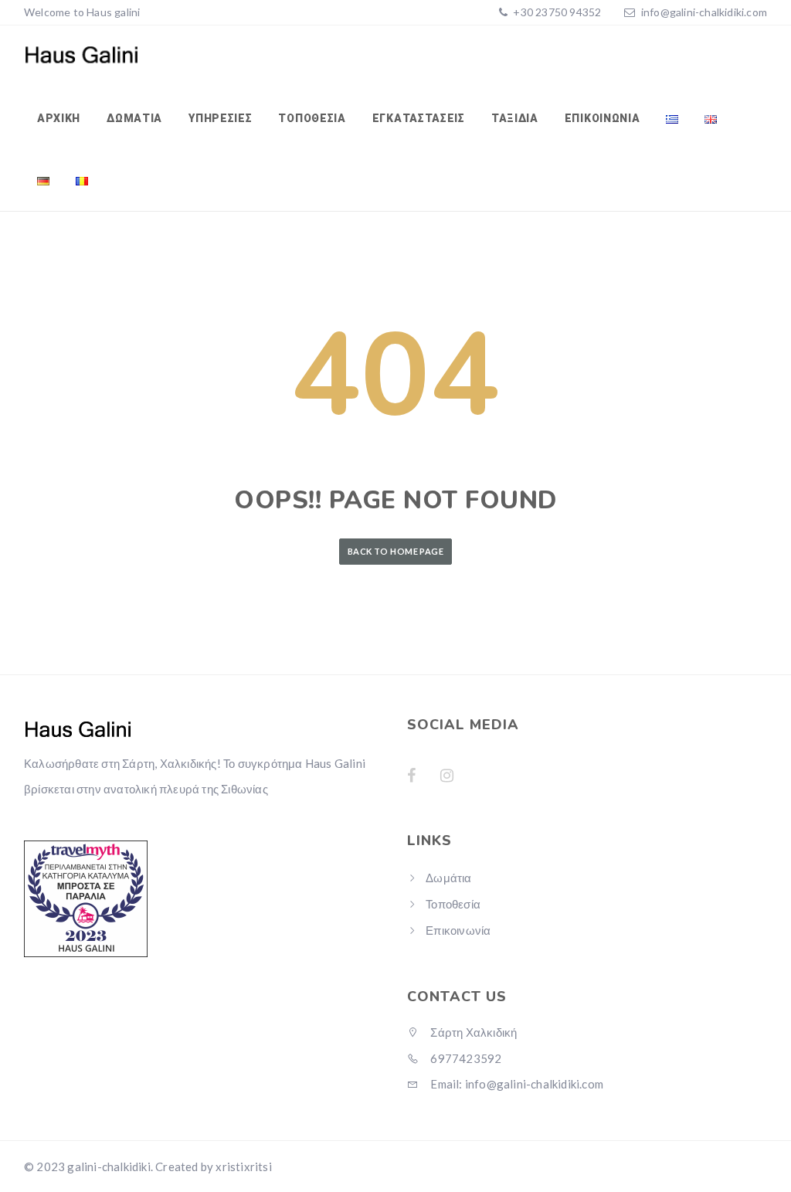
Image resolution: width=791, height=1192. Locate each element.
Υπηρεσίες (220, 118)
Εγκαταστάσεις (418, 118)
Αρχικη (58, 118)
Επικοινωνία (602, 118)
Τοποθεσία (311, 118)
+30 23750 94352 (556, 12)
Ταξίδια (514, 118)
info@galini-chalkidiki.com (704, 12)
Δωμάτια (134, 118)
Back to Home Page (395, 551)
